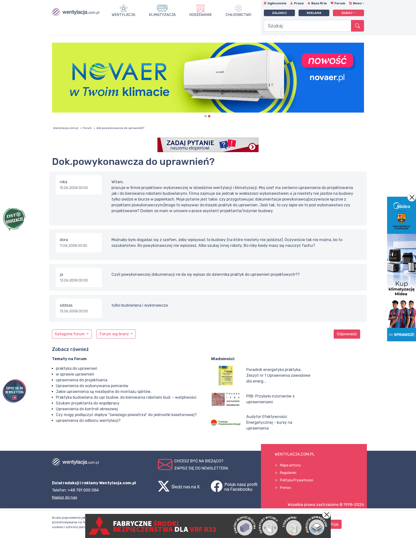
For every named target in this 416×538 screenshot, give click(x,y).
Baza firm (319, 3)
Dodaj (347, 13)
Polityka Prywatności (296, 480)
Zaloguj (279, 13)
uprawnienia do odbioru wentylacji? (88, 420)
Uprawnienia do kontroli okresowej (87, 409)
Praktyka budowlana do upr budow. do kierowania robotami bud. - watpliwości (126, 397)
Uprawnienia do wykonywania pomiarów (92, 385)
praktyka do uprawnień (76, 368)
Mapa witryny (290, 465)
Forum (339, 3)
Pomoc (285, 488)
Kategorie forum (70, 334)
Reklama (314, 13)
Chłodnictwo (238, 15)
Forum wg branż (115, 334)
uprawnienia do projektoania (81, 380)
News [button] (357, 3)
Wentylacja (123, 15)
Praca (299, 3)
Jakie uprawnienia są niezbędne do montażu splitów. (103, 391)
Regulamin (288, 473)
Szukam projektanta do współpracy (87, 403)
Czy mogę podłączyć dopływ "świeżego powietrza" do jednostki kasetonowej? (126, 414)
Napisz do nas (64, 497)
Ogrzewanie (200, 15)
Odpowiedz (347, 334)
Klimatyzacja (162, 15)
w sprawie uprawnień (75, 374)
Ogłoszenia (276, 3)
